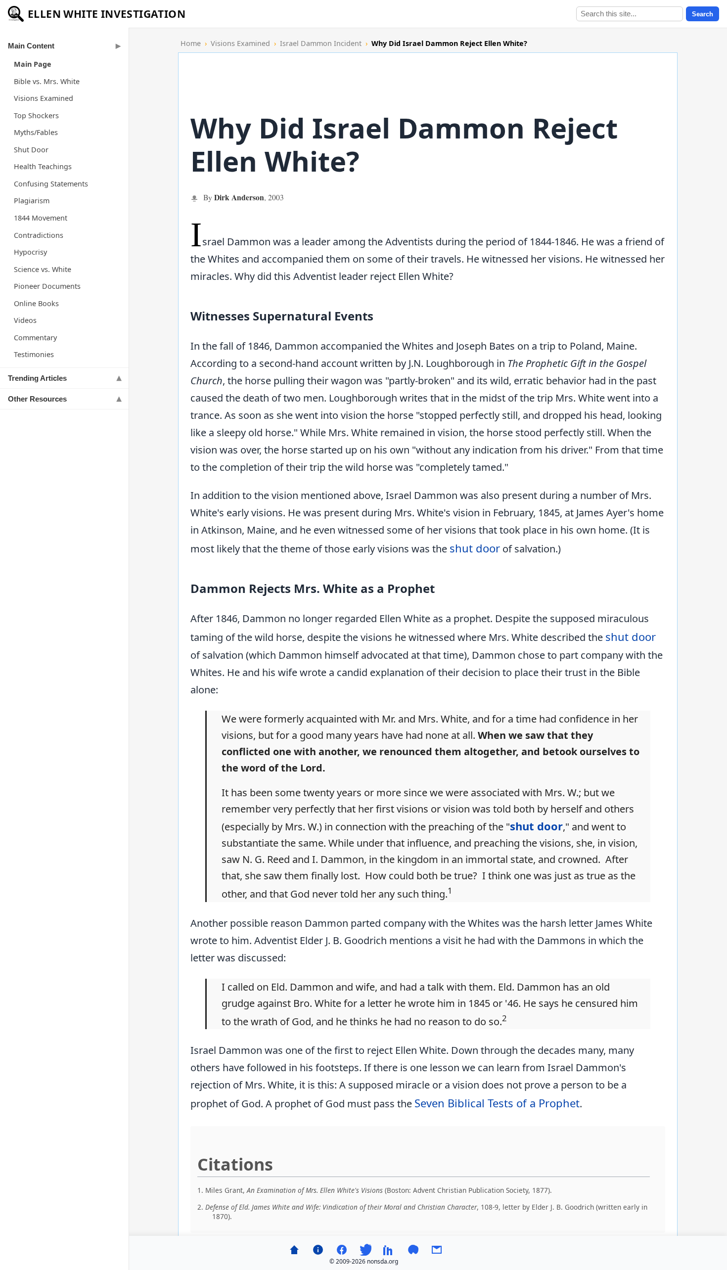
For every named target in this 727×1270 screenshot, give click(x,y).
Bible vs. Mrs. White (47, 81)
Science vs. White (42, 269)
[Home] (294, 1250)
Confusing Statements (51, 183)
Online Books (36, 303)
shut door (475, 548)
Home (191, 43)
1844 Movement (40, 218)
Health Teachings (43, 166)
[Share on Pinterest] (413, 1250)
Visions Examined (43, 98)
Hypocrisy (30, 252)
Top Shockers (36, 115)
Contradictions (38, 235)
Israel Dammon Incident (321, 43)
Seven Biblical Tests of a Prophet (497, 1102)
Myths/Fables (36, 132)
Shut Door (31, 149)
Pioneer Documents (47, 286)
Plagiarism (31, 200)
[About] (318, 1250)
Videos (25, 320)
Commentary (35, 337)
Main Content (31, 46)
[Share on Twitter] (365, 1250)
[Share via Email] (437, 1250)
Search (702, 14)
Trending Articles (37, 378)
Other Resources (37, 399)
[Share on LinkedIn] (389, 1250)
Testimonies (34, 354)
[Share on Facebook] (342, 1250)
